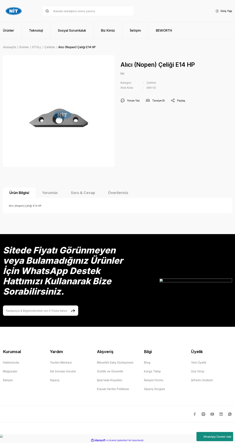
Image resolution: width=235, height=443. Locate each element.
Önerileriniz (118, 193)
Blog (147, 362)
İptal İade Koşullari (109, 380)
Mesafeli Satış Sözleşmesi (115, 362)
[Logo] (14, 11)
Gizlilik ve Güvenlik (110, 371)
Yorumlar (50, 193)
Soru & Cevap (83, 193)
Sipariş (54, 380)
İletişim (8, 380)
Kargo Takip (152, 371)
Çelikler (151, 82)
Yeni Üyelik (198, 362)
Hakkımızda (11, 362)
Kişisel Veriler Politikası (113, 389)
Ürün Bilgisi (19, 193)
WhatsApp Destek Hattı (217, 436)
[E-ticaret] (117, 440)
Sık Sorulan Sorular (63, 371)
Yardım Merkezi (61, 362)
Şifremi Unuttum (202, 380)
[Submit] (73, 310)
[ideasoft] (98, 440)
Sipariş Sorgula (154, 389)
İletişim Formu (153, 380)
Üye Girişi (197, 371)
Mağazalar (10, 371)
